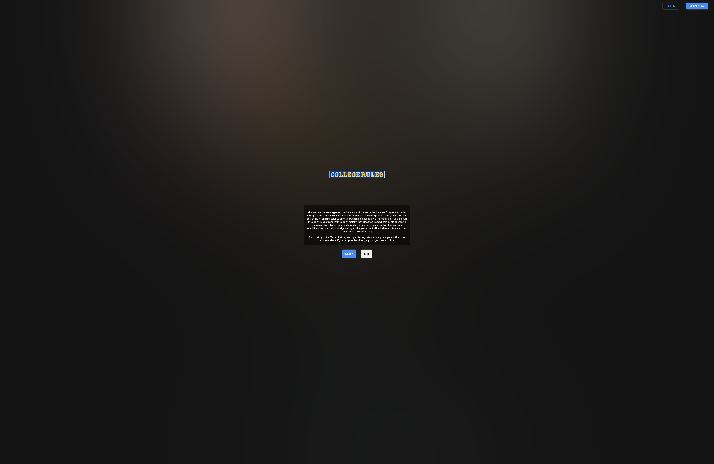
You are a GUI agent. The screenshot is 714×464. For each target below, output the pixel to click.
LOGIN (671, 6)
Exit (366, 254)
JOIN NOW (697, 6)
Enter (349, 254)
